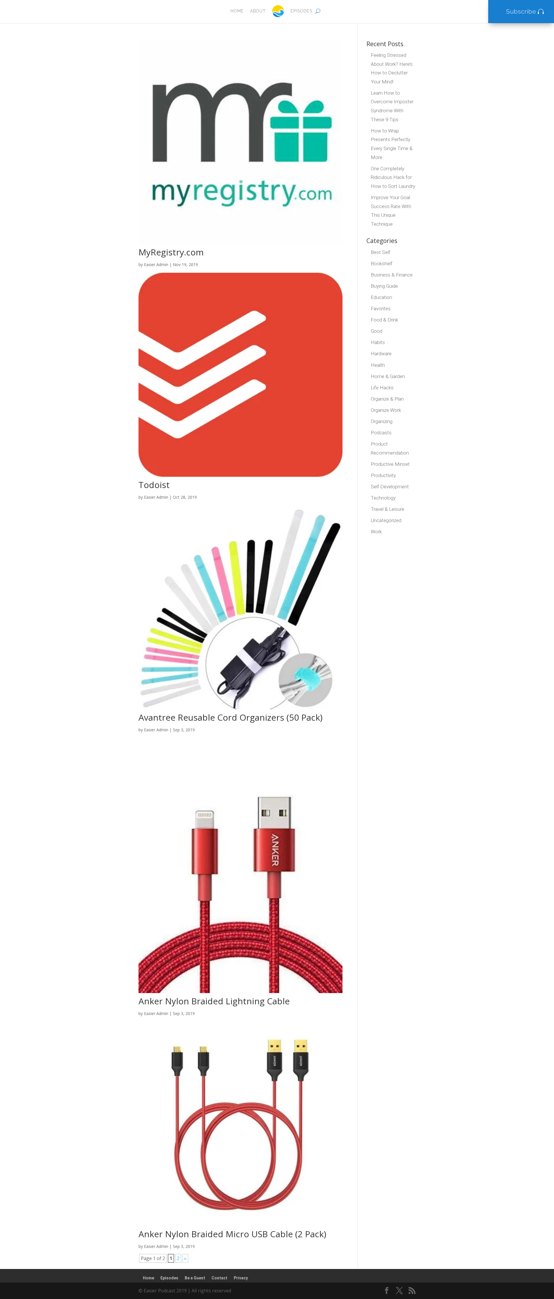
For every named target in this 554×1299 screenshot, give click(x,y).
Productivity (383, 475)
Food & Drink (384, 320)
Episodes (301, 11)
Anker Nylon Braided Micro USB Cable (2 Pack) (232, 1234)
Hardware (381, 353)
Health (378, 365)
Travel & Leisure (387, 509)
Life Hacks (382, 387)
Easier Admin (156, 264)
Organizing (381, 421)
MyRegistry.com (171, 252)
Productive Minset (390, 464)
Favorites (381, 308)
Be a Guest (195, 1278)
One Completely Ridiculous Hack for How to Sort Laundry (393, 177)
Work (376, 531)
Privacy (241, 1278)
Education (381, 297)
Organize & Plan (387, 399)
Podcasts (381, 433)
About (257, 11)
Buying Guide (384, 286)
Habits (378, 342)
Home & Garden (388, 376)
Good (376, 331)
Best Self (380, 252)
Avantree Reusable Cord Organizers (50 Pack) (230, 717)
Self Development (390, 486)
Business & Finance (392, 275)
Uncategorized (386, 520)
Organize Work (386, 410)
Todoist (154, 485)
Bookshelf (381, 263)
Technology (383, 498)
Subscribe (521, 11)
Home (237, 11)
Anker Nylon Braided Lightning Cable (214, 1001)
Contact (219, 1278)
